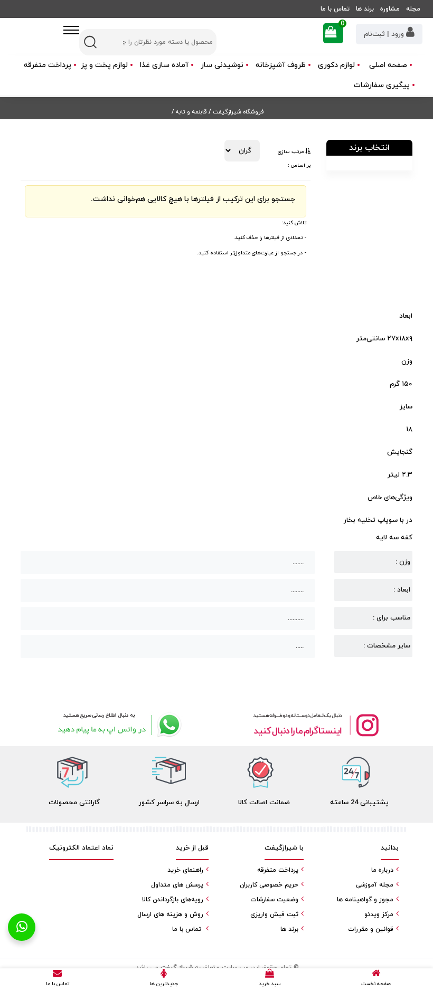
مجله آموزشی (374, 885)
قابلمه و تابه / (189, 112)
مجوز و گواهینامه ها (365, 899)
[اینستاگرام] (315, 724)
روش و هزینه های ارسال (170, 914)
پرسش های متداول (177, 885)
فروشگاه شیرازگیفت (237, 112)
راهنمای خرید (185, 870)
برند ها (365, 9)
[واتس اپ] (117, 724)
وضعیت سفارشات (274, 899)
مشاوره (390, 9)
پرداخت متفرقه (47, 65)
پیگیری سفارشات (382, 85)
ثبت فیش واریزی (274, 914)
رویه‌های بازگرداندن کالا (172, 899)
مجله (413, 9)
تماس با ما (335, 9)
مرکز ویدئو (378, 914)
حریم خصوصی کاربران (269, 885)
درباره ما (382, 870)
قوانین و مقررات (370, 929)
